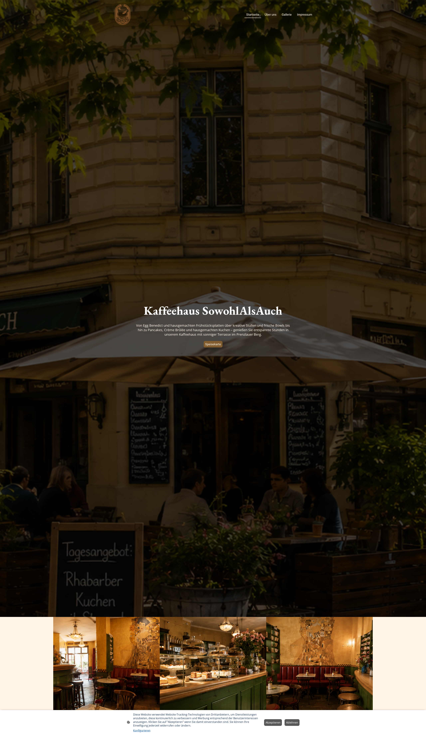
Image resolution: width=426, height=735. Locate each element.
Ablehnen (292, 722)
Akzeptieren (273, 722)
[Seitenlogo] (122, 14)
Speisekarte (213, 344)
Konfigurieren (141, 730)
